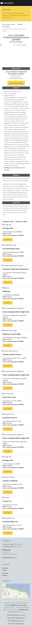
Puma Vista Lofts (9, 397)
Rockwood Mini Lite (10, 522)
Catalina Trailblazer (10, 481)
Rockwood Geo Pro (10, 418)
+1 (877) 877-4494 (8, 544)
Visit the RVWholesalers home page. (16, 605)
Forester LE (7, 501)
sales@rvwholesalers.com (9, 557)
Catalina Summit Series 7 (12, 355)
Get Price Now (16, 83)
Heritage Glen (8, 228)
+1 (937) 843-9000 (8, 546)
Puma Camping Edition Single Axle (16, 312)
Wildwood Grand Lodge (12, 334)
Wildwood (6, 291)
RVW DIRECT (9, 3)
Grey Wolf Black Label (11, 249)
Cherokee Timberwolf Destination (16, 269)
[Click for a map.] (16, 590)
